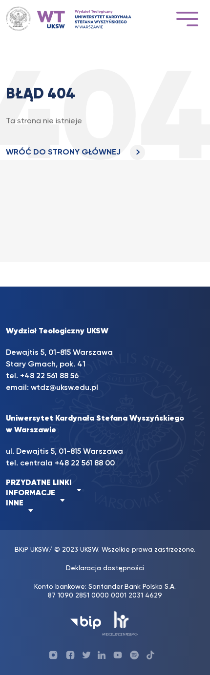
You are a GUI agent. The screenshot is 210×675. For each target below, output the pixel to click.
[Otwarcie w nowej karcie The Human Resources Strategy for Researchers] (120, 623)
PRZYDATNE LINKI (39, 483)
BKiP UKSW (32, 549)
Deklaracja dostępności (105, 568)
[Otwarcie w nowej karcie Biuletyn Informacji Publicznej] (85, 622)
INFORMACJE (30, 493)
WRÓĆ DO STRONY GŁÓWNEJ (64, 152)
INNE (14, 503)
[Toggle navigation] (187, 19)
